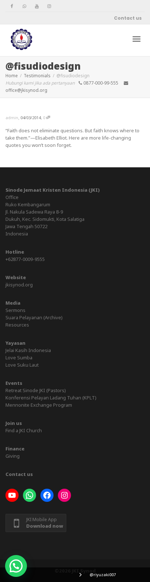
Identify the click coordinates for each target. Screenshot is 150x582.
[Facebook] (12, 6)
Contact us (128, 18)
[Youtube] (37, 6)
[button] (16, 566)
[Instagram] (49, 6)
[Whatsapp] (24, 6)
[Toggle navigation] (137, 39)
